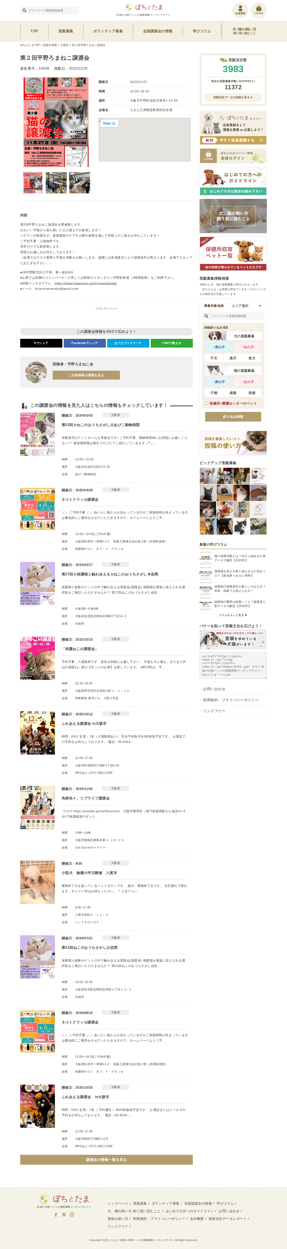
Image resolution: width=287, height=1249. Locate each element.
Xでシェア (41, 343)
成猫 (232, 393)
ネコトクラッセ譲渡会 (80, 499)
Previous (26, 122)
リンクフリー (214, 711)
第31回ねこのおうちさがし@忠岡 (90, 947)
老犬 (251, 358)
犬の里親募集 (244, 336)
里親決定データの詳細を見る (231, 97)
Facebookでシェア (85, 343)
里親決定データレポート (228, 1219)
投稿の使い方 (118, 1219)
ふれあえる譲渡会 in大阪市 (84, 723)
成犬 (232, 358)
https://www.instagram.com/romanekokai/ (85, 283)
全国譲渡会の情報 (158, 31)
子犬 (213, 358)
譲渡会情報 (50, 45)
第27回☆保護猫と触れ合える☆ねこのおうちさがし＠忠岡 (110, 574)
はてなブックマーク (128, 343)
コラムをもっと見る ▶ (233, 615)
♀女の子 (247, 347)
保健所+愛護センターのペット (233, 403)
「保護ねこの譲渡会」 (80, 649)
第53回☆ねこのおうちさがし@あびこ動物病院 (101, 425)
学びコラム (202, 31)
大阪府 (64, 45)
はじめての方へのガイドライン (189, 1211)
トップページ (118, 1203)
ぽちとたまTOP (30, 45)
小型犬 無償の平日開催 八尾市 (89, 873)
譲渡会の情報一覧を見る (106, 1160)
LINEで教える (171, 343)
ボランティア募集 (108, 31)
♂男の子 (218, 347)
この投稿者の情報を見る (86, 375)
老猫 (251, 393)
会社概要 (197, 1219)
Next (86, 122)
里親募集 (66, 31)
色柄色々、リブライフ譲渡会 (86, 798)
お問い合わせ (214, 689)
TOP (34, 31)
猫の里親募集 (244, 370)
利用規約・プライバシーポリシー (231, 700)
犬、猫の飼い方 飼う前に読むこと (134, 1211)
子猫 (213, 393)
